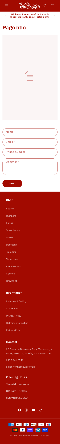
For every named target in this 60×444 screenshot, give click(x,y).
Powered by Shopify (40, 435)
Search (10, 209)
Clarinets (11, 216)
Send (12, 183)
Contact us (12, 308)
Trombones (12, 259)
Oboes (9, 237)
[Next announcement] (54, 15)
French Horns (13, 266)
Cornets (10, 274)
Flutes (9, 223)
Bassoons (11, 245)
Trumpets (11, 252)
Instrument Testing (16, 301)
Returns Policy (14, 330)
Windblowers (24, 435)
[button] (6, 5)
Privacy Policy (13, 316)
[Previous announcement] (5, 15)
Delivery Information (17, 323)
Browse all (11, 281)
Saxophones (13, 230)
